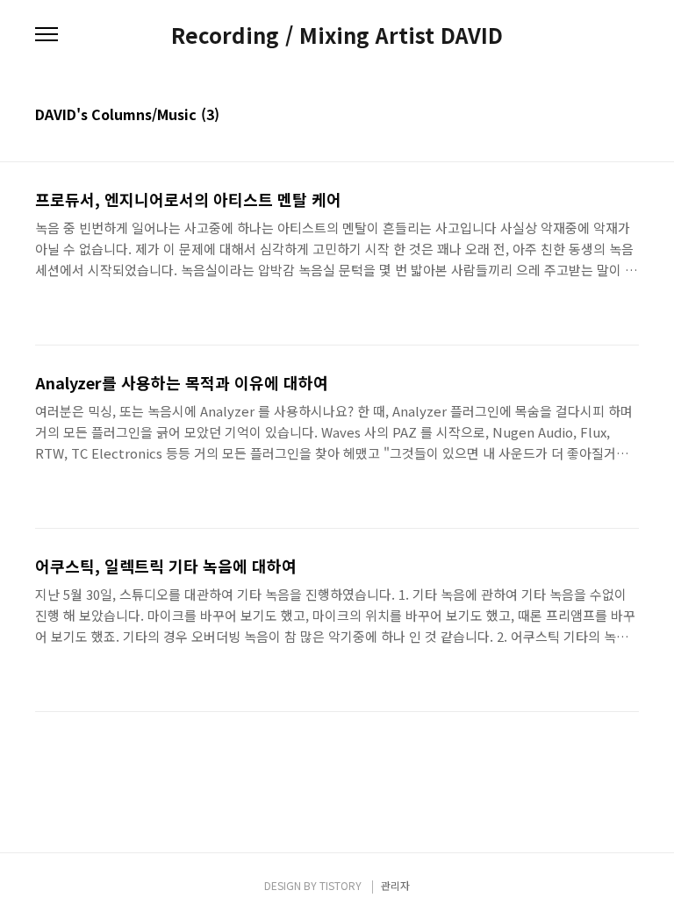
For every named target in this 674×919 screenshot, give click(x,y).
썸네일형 (603, 115)
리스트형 (628, 115)
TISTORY (340, 885)
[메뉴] (46, 35)
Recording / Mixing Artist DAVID (337, 35)
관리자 (395, 885)
